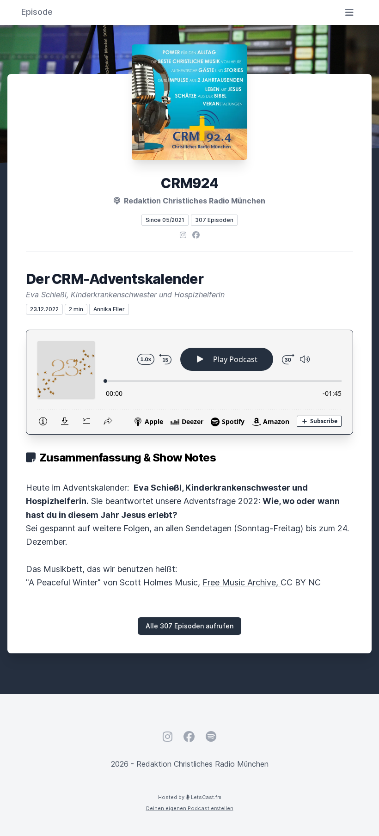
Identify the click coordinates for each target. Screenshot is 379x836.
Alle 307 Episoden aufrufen (189, 626)
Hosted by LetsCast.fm (189, 797)
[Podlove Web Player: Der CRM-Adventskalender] (189, 382)
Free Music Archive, (241, 582)
